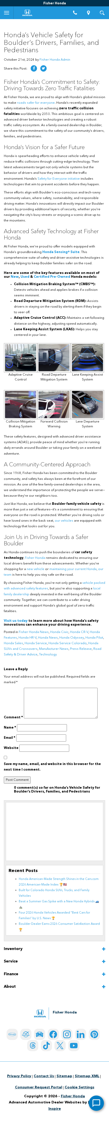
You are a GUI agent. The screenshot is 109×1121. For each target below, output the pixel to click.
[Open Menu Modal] (7, 12)
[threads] (32, 1045)
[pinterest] (94, 1034)
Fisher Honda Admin (55, 59)
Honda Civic (59, 632)
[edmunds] (39, 1034)
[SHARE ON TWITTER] (43, 68)
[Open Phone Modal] (75, 12)
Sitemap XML (87, 1076)
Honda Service (36, 643)
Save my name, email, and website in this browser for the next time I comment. (52, 766)
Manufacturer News (53, 649)
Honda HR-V (28, 637)
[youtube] (73, 1045)
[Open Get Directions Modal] (89, 12)
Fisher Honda (35, 558)
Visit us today (16, 621)
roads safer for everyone (36, 102)
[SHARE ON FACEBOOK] (34, 68)
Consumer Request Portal (38, 1087)
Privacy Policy (19, 1076)
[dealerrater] (25, 1034)
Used (25, 277)
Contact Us (44, 1076)
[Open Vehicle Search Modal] (102, 12)
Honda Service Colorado (67, 643)
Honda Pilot (94, 637)
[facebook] (53, 1034)
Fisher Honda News (34, 632)
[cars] (12, 1034)
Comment (13, 717)
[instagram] (66, 1034)
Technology (48, 654)
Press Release (81, 649)
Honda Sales (13, 643)
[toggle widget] (96, 1103)
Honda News (48, 637)
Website (11, 748)
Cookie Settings (79, 1087)
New (15, 277)
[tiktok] (46, 1045)
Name (10, 727)
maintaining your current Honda (73, 569)
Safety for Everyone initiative (59, 178)
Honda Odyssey (71, 637)
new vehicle (35, 569)
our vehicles (64, 520)
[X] (60, 1045)
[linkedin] (80, 1034)
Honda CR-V (79, 632)
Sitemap (64, 1076)
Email (9, 738)
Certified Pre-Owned (52, 277)
